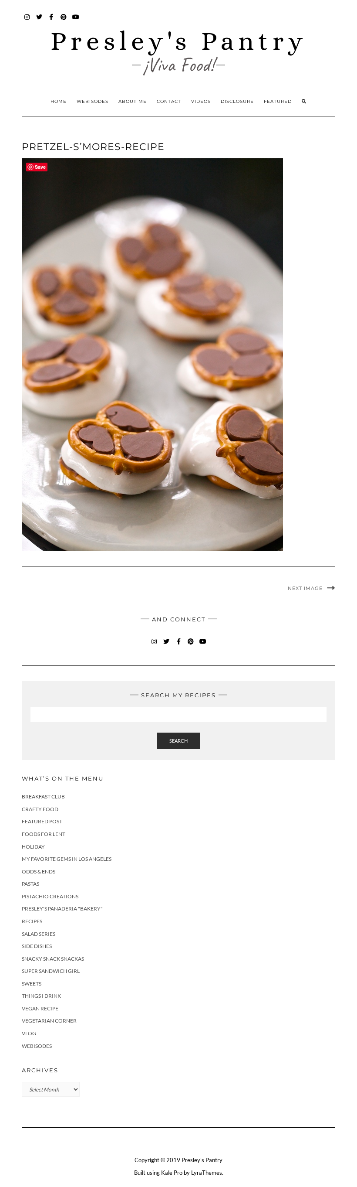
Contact (169, 101)
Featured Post (42, 821)
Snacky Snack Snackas (53, 958)
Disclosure (237, 101)
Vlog (29, 1033)
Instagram (154, 645)
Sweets (31, 983)
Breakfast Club (43, 796)
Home (59, 101)
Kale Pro (171, 1172)
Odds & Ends (38, 871)
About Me (132, 101)
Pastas (30, 883)
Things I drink (41, 996)
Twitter (166, 645)
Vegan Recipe (40, 1008)
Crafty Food (40, 809)
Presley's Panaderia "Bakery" (62, 908)
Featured (278, 101)
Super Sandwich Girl (51, 971)
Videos (201, 101)
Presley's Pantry (179, 41)
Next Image (305, 588)
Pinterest (190, 645)
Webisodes (92, 101)
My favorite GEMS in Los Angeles (66, 859)
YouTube (203, 645)
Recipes (32, 921)
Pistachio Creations (50, 896)
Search (178, 741)
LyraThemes (206, 1172)
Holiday (33, 846)
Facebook (178, 645)
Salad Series (38, 934)
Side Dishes (37, 946)
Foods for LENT (43, 834)
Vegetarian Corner (49, 1020)
